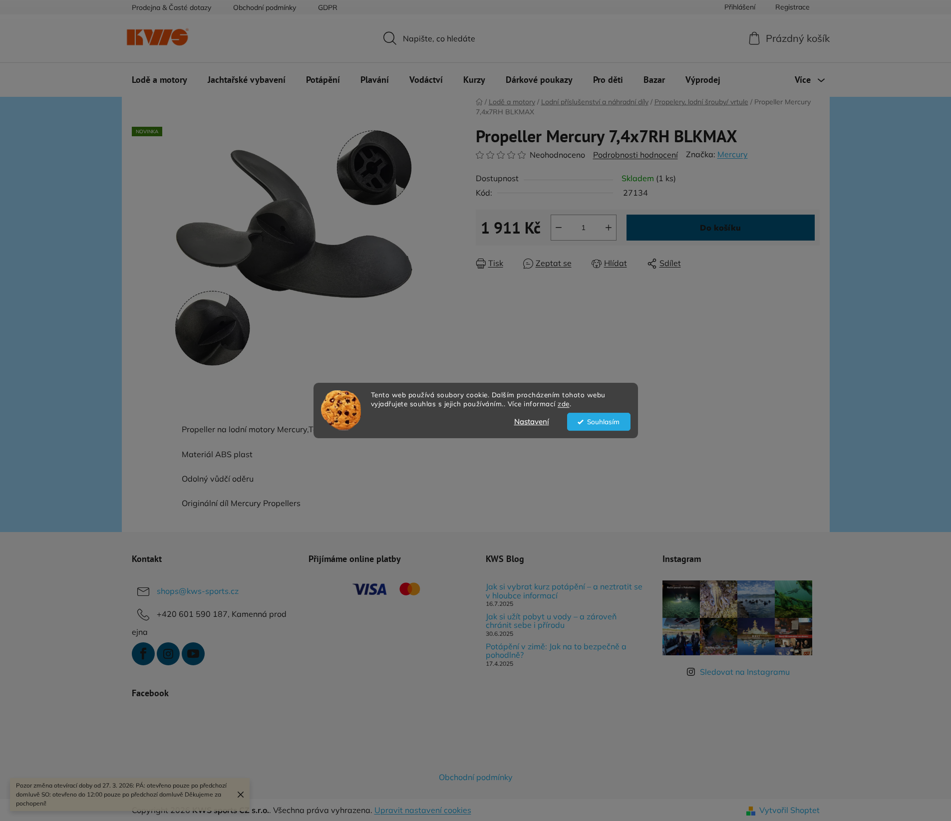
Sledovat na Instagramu (745, 672)
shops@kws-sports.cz (198, 591)
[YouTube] (193, 653)
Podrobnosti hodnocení (635, 155)
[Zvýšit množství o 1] (608, 227)
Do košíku (720, 228)
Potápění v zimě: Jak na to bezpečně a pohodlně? (556, 651)
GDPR (327, 7)
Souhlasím (603, 421)
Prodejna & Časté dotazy (171, 7)
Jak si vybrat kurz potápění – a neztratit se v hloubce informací (564, 591)
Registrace (792, 6)
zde (564, 404)
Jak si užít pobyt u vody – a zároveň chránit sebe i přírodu (551, 621)
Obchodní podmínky (264, 7)
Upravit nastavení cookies (422, 810)
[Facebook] (143, 653)
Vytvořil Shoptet (789, 810)
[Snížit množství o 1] (558, 227)
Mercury (732, 154)
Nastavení (531, 421)
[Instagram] (168, 653)
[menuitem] (159, 80)
